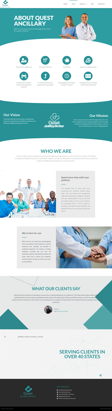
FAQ (92, 4)
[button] (9, 306)
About (73, 4)
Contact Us (101, 4)
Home (65, 4)
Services (82, 4)
